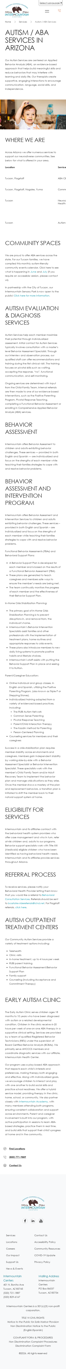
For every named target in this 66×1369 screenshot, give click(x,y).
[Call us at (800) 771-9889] (59, 10)
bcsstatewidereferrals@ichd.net (26, 903)
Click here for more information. (32, 295)
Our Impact (12, 1255)
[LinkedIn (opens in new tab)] (33, 1221)
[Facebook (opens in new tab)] (25, 1221)
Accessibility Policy (45, 1241)
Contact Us (40, 1235)
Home (8, 21)
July (44, 271)
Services (23, 21)
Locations (11, 1241)
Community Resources (47, 1248)
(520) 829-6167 (11, 1296)
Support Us (12, 1261)
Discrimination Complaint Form (33, 1345)
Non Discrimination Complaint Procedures (33, 1341)
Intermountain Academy (33, 1101)
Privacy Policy (42, 1261)
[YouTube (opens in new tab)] (41, 1221)
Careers (10, 1248)
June (33, 271)
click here (20, 907)
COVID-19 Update (44, 1255)
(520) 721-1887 (11, 1292)
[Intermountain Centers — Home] (17, 5)
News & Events (14, 1268)
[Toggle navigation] (47, 11)
